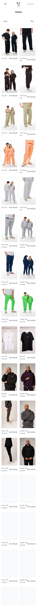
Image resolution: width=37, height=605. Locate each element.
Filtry (32, 21)
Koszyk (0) (30, 4)
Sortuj (5, 21)
